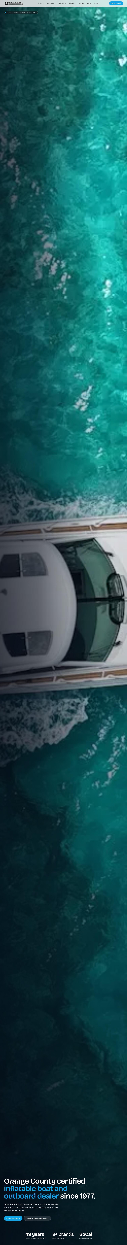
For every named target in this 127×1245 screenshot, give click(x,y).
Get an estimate (116, 3)
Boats (40, 3)
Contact (96, 3)
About (89, 3)
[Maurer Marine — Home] (16, 3)
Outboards (50, 3)
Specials (61, 3)
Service (71, 3)
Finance (81, 3)
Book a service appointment (38, 1218)
